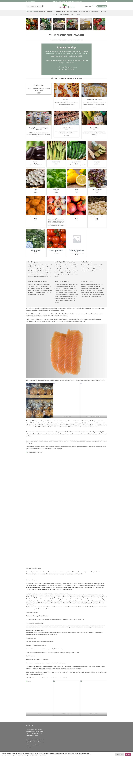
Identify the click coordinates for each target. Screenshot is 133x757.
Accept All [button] (128, 754)
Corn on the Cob (56, 162)
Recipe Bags (41, 11)
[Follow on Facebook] (103, 1)
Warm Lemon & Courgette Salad (76, 250)
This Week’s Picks (32, 11)
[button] (89, 6)
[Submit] (42, 6)
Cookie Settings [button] (119, 754)
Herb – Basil (56, 189)
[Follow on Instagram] (104, 1)
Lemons (76, 189)
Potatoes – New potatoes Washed (97, 217)
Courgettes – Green (76, 162)
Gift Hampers (64, 14)
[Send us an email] (106, 1)
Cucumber (97, 162)
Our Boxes (103, 11)
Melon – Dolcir (56, 217)
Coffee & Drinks (94, 11)
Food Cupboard (83, 11)
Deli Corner (73, 11)
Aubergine (35, 162)
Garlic (35, 189)
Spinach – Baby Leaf (35, 250)
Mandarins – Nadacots (35, 217)
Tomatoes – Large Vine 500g (56, 250)
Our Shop (55, 14)
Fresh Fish (58, 11)
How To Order (75, 14)
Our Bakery (50, 11)
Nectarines (76, 217)
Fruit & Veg (65, 11)
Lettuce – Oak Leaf (97, 189)
